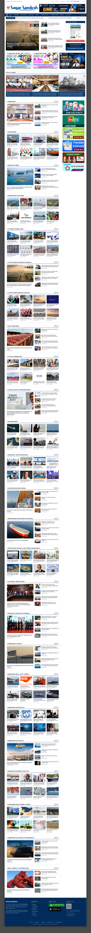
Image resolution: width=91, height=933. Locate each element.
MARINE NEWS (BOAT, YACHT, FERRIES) (18, 674)
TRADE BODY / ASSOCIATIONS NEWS (18, 454)
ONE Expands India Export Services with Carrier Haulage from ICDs (25, 144)
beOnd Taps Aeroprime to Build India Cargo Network (52, 305)
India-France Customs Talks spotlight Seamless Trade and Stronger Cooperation (49, 336)
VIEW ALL (56, 101)
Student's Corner (35, 911)
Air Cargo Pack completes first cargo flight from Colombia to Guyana (12, 319)
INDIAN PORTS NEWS (13, 165)
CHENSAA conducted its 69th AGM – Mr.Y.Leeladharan (12, 467)
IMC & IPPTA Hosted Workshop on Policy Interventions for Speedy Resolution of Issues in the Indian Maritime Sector (12, 482)
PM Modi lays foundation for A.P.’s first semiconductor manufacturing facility (48, 603)
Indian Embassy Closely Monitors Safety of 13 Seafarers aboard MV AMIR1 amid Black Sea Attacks (26, 448)
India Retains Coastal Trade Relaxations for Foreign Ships (12, 144)
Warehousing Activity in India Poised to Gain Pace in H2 (38, 369)
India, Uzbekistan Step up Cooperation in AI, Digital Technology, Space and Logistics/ (55, 24)
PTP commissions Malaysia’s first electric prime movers (38, 241)
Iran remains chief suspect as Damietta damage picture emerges (38, 222)
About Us (57, 1)
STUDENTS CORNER (54, 14)
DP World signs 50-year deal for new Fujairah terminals (26, 255)
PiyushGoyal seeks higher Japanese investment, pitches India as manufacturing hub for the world (49, 585)
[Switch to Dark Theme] (82, 15)
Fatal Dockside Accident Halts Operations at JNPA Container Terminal (52, 255)
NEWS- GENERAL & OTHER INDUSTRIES (18, 868)
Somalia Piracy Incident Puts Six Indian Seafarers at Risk (39, 434)
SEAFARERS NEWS (13, 421)
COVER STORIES (23, 14)
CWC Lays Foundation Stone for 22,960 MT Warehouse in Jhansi (53, 369)
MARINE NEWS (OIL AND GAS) (16, 740)
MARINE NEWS (11, 101)
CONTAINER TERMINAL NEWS (15, 229)
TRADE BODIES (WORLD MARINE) (17, 488)
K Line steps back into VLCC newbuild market (17, 540)
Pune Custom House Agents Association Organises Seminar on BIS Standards (39, 481)
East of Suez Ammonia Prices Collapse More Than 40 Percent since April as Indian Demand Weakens (49, 342)
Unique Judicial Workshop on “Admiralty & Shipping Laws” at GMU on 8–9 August (49, 617)
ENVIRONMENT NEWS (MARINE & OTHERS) (19, 804)
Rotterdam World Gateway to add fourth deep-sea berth (25, 241)
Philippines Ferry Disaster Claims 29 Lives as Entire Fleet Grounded (39, 686)
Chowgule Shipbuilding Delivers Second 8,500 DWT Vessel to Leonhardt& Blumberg (49, 534)
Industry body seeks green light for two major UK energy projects (26, 467)
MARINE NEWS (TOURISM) (15, 643)
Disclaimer (43, 922)
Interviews (34, 913)
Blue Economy (34, 915)
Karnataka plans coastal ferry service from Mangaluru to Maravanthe (52, 687)
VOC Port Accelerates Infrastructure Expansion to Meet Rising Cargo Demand (49, 169)
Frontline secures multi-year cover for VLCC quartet (38, 144)
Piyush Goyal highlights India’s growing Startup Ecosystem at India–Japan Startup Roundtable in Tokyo (26, 159)
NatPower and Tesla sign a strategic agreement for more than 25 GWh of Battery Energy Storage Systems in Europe (52, 721)
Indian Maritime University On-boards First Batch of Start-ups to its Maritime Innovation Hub (49, 635)
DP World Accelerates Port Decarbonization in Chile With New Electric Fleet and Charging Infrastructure (26, 222)
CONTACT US (68, 14)
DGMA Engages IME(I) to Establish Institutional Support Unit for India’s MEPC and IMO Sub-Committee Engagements (50, 623)
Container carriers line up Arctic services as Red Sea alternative (52, 241)
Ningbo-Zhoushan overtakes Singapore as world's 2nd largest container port (13, 208)
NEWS (10, 14)
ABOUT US (62, 14)
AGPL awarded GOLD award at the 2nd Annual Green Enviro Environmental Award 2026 (12, 817)
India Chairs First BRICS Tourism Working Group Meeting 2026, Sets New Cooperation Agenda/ (49, 648)
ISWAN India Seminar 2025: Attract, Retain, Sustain (52, 467)
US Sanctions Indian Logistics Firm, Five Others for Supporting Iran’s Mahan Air (39, 319)
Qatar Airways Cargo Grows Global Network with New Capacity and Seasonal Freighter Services (53, 319)
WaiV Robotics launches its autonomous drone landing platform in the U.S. (49, 859)
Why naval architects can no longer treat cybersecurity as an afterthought (26, 733)
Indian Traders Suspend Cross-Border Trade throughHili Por (20, 17)
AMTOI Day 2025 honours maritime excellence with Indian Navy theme (52, 481)
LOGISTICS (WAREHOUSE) (15, 356)
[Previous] (80, 18)
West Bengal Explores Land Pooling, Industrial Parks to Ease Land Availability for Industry (49, 890)
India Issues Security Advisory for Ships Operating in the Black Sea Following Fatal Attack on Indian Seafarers (53, 448)
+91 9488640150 (70, 915)
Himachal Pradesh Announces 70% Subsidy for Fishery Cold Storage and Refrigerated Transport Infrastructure (12, 784)
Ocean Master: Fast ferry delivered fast (24, 700)
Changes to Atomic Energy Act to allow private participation (26, 830)
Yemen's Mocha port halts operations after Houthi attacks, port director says (13, 222)
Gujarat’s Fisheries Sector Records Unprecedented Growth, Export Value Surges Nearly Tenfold (12, 798)
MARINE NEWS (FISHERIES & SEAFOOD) (18, 771)
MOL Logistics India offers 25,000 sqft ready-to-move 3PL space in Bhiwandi (25, 369)
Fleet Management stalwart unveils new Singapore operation (39, 574)
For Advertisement (58, 922)
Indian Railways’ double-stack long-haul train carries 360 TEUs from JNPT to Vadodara (49, 278)
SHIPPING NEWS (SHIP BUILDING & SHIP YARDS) (20, 518)
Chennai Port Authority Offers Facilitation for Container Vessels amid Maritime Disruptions (54, 17)
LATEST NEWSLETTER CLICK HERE (76, 48)
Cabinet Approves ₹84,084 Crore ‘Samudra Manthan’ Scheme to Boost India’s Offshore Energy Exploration (49, 848)
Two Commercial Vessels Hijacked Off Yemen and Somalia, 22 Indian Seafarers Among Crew (12, 435)
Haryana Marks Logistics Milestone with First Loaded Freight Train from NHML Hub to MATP (49, 284)
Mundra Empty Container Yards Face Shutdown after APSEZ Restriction (48, 522)
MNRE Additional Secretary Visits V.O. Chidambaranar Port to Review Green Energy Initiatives (49, 187)
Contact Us (63, 1)
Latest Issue (34, 904)
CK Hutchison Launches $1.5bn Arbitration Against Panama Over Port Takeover (26, 208)
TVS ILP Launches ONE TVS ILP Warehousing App (25, 382)
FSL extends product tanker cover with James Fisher (52, 783)
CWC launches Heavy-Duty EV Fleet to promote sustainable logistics (12, 382)
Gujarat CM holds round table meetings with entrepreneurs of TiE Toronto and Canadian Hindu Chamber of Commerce (19, 605)
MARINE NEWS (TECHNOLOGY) (16, 707)
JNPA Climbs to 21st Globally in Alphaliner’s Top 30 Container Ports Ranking (49, 175)
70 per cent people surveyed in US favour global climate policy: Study (13, 830)
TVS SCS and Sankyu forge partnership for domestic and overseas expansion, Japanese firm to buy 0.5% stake (49, 394)
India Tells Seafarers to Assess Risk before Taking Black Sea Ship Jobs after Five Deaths (38, 447)
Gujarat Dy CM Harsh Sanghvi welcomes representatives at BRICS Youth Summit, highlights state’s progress (49, 872)
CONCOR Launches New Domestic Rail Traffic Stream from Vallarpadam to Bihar (12, 241)
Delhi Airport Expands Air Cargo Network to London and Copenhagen (39, 305)
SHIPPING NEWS (12, 132)
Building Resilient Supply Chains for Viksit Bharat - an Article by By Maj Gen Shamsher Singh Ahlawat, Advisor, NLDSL (19, 413)
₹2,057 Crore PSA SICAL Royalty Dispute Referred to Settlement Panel (53, 144)
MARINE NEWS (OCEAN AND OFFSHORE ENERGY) (21, 837)
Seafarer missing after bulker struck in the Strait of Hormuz (12, 447)
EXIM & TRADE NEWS (13, 326)
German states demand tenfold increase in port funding (39, 208)
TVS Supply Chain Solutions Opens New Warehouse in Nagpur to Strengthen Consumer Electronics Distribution (48, 400)
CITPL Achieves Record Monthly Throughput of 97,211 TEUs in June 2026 (39, 255)
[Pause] (82, 18)
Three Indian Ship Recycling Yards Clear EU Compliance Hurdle (53, 561)
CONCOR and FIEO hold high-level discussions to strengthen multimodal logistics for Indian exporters (48, 405)
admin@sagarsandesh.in (72, 914)
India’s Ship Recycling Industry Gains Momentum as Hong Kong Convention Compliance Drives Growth (39, 562)
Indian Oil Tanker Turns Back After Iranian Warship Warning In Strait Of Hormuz (48, 744)
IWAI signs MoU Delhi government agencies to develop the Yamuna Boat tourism (50, 659)
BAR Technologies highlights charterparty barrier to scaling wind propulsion (52, 733)
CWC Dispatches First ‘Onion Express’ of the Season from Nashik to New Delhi (12, 369)
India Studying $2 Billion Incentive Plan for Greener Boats (39, 700)
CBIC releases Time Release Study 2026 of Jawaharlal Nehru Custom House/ (55, 47)
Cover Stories (34, 909)
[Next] (84, 18)
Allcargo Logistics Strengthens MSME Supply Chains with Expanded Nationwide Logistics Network (49, 411)
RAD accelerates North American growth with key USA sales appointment (13, 720)
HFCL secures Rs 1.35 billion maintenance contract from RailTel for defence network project (12, 734)
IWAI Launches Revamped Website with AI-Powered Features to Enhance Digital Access (38, 721)
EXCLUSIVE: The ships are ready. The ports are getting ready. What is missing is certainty (50, 181)
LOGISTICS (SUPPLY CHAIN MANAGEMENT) (19, 389)
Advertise (68, 1)
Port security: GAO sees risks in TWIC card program (52, 221)
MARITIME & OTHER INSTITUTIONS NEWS (19, 613)
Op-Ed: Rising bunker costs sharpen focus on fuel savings (12, 158)
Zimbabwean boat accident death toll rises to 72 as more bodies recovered (50, 884)
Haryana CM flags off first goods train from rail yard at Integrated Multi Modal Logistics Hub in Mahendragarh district (50, 266)
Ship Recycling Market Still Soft (26, 560)
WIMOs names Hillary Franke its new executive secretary (26, 481)
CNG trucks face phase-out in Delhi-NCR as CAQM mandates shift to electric (49, 272)
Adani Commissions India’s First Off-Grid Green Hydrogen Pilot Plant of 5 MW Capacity (52, 817)
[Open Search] (84, 15)
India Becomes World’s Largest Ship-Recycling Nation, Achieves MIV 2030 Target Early (13, 574)
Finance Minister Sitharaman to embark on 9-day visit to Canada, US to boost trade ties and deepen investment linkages (49, 348)
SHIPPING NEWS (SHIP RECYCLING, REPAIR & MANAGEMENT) (24, 548)
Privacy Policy (50, 922)
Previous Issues (34, 906)
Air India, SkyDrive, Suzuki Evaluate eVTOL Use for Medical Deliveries (26, 319)
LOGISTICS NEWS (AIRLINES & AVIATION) (19, 292)
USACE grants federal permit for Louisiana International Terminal (52, 208)
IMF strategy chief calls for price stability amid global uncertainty (26, 720)
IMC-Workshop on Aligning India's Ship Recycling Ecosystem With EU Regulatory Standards (52, 575)
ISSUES (37, 14)
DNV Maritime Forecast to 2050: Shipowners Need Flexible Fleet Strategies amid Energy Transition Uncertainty (39, 159)
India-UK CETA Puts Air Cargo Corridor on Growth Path (25, 305)
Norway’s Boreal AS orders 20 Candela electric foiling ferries (12, 686)
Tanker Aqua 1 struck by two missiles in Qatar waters (25, 817)
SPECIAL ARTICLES (44, 14)
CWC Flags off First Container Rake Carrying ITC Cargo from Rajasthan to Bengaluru (38, 382)
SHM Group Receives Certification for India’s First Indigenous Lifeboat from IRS (25, 687)
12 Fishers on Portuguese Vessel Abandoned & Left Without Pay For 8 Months (26, 797)
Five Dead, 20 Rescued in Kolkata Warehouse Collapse (52, 382)
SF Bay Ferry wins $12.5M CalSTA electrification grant (52, 700)
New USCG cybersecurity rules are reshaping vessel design (39, 733)
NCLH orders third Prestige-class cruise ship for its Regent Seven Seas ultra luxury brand (49, 665)
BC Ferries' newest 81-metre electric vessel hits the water (12, 700)
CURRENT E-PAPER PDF (76, 40)
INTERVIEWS (16, 14)
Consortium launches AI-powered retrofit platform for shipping (25, 574)
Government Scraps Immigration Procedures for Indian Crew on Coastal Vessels (49, 591)
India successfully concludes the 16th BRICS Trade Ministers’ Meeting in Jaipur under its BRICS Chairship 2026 (49, 597)
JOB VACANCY (31, 14)
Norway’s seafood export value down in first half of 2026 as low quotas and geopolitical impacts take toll (26, 784)
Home (53, 1)
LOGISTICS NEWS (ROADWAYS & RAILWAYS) (20, 262)
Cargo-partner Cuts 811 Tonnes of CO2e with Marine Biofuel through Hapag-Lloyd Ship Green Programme (52, 159)
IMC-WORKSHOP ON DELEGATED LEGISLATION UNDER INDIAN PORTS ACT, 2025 (38, 468)
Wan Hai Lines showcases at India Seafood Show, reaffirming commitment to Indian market (53, 797)
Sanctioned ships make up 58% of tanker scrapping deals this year (13, 561)
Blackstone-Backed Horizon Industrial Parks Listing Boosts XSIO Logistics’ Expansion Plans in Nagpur (22, 44)
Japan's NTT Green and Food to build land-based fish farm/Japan (39, 797)
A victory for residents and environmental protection (38, 817)
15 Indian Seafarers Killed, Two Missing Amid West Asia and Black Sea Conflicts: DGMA (52, 434)
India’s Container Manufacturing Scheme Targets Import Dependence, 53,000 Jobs (13, 255)
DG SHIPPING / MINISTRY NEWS (16, 581)
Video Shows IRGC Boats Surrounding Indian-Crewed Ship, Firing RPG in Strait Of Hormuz (25, 435)
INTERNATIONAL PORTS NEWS (16, 195)
